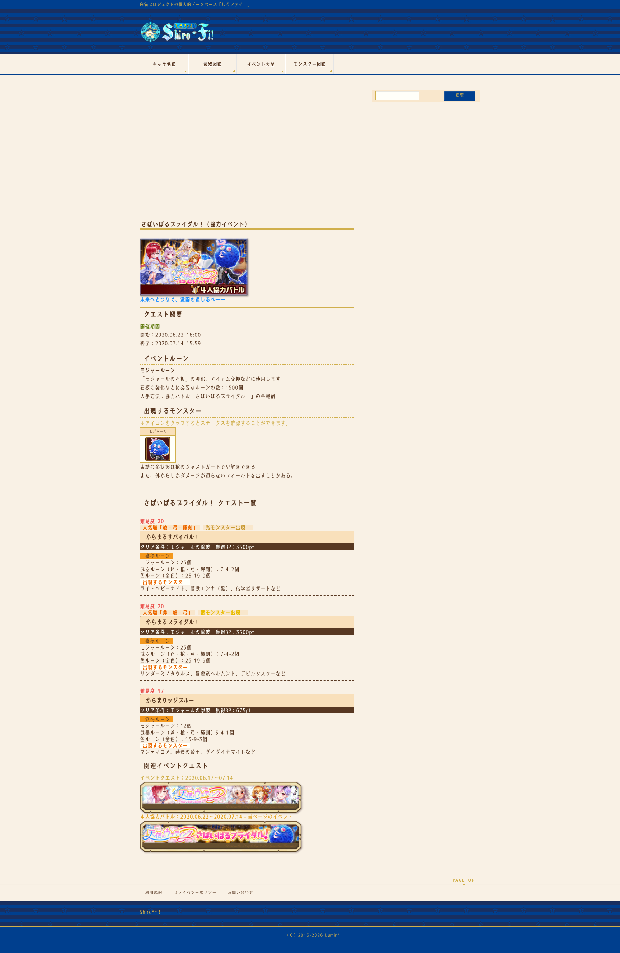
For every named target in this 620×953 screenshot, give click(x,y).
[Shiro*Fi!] (177, 34)
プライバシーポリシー (194, 893)
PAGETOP (463, 880)
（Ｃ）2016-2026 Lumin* (312, 935)
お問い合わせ (240, 893)
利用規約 (153, 893)
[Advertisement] (247, 157)
